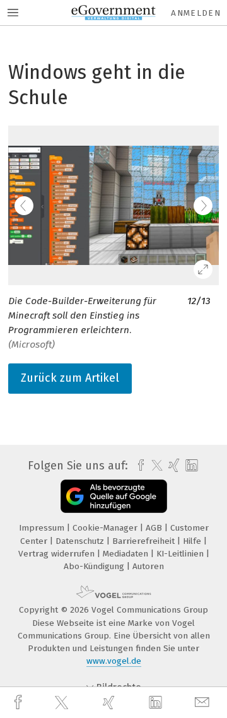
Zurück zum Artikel (70, 378)
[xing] (110, 702)
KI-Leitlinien (181, 553)
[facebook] (20, 702)
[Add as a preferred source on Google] (114, 496)
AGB (155, 527)
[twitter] (63, 703)
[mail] (203, 702)
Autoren (148, 566)
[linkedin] (157, 703)
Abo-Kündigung (95, 566)
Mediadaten (127, 553)
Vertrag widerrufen (57, 553)
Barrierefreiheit (144, 541)
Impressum (43, 527)
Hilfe (193, 541)
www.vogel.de (113, 661)
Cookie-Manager (106, 527)
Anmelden (196, 13)
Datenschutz (81, 541)
